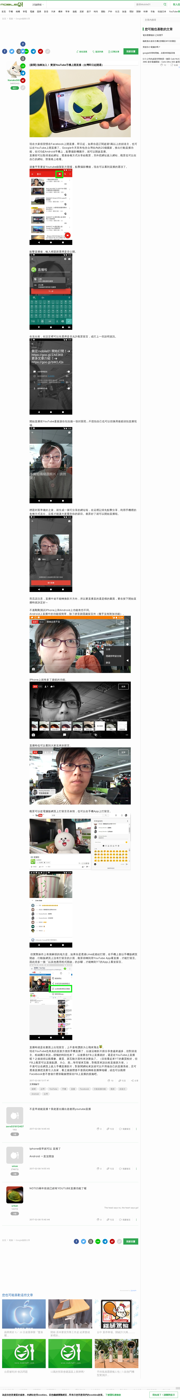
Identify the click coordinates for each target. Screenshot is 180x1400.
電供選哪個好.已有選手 (153, 35)
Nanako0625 (15, 80)
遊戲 (75, 11)
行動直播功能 (100, 1089)
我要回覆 (130, 51)
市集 (153, 11)
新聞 (34, 1089)
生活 (117, 11)
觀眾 (113, 1089)
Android (35, 1094)
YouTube (53, 1089)
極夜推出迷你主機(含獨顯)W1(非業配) (159, 41)
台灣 (42, 1089)
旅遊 (124, 11)
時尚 (96, 11)
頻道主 (122, 1089)
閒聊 (138, 11)
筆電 (25, 11)
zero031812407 (15, 1126)
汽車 (53, 11)
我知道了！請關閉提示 (163, 1394)
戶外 (110, 11)
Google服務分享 (23, 18)
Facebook (84, 1089)
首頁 (4, 11)
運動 (103, 11)
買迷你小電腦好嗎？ (151, 47)
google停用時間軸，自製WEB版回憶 (159, 53)
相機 (18, 11)
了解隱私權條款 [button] (113, 1394)
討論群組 (37, 4)
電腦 (32, 11)
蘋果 (39, 11)
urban (15, 1205)
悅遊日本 (162, 11)
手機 (11, 11)
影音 (46, 11)
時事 (146, 11)
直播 (73, 1089)
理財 (131, 11)
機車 (60, 11)
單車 (67, 11)
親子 (89, 11)
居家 (82, 11)
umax (15, 1166)
